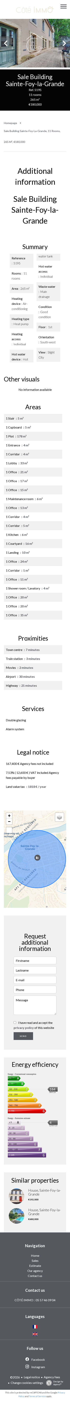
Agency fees (52, 1377)
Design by (58, 1383)
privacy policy (24, 1027)
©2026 (15, 1377)
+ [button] (9, 815)
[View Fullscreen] (9, 830)
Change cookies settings (27, 1382)
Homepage (10, 123)
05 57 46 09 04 (45, 1300)
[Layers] (59, 817)
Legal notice (32, 1377)
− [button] (9, 821)
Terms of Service (37, 1396)
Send (23, 1036)
